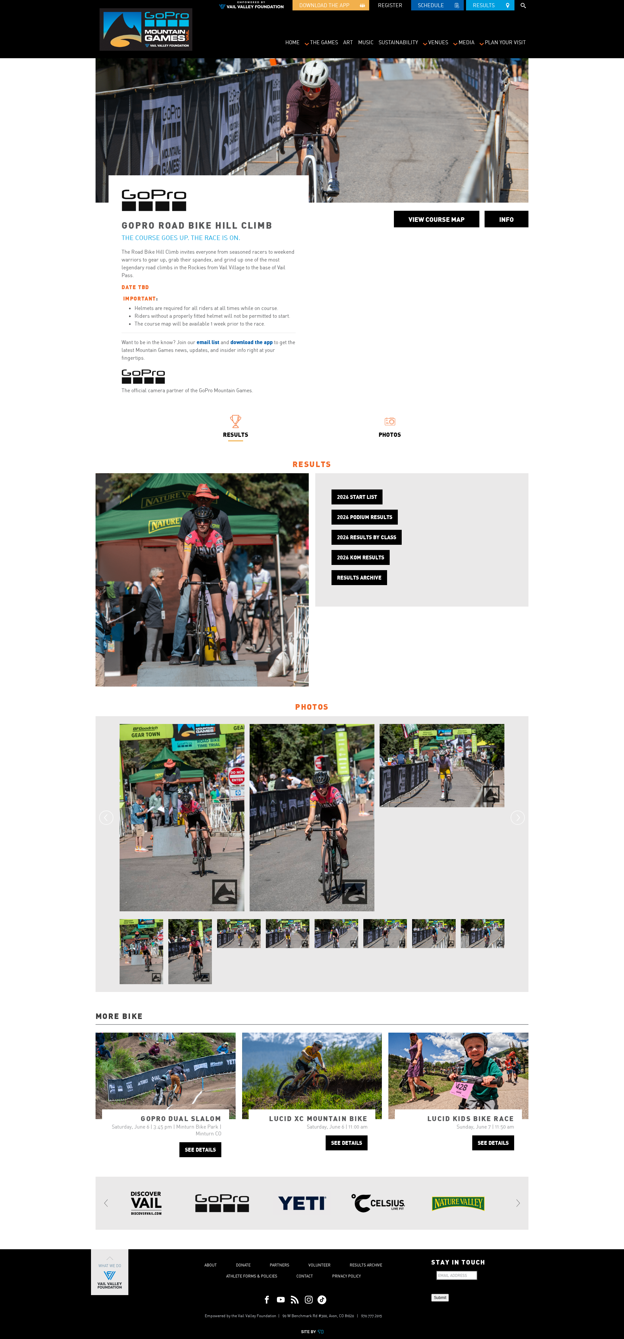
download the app (251, 342)
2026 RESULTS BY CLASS (366, 537)
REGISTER (390, 5)
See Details (200, 1149)
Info (506, 219)
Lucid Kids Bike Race (470, 1118)
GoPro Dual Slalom (181, 1118)
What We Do (109, 1265)
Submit (440, 1297)
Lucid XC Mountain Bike (318, 1118)
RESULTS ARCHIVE (359, 577)
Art (348, 42)
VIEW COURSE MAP (437, 219)
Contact (304, 1276)
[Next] (518, 817)
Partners (279, 1265)
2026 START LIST (357, 496)
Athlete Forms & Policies (251, 1276)
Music (365, 42)
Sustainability (398, 42)
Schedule (433, 5)
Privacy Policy (346, 1276)
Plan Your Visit (505, 42)
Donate (243, 1265)
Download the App (326, 5)
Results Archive (366, 1265)
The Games (324, 42)
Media (466, 42)
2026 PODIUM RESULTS (364, 517)
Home (292, 42)
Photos (390, 434)
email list (208, 342)
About (210, 1265)
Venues (438, 42)
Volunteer (319, 1265)
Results (486, 5)
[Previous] (106, 817)
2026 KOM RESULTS (360, 557)
